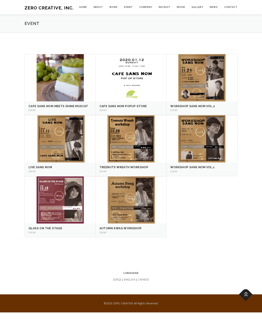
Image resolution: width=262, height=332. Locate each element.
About (98, 7)
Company (145, 7)
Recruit (164, 7)
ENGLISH (129, 279)
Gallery (197, 7)
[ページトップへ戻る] (246, 294)
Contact (230, 7)
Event (128, 7)
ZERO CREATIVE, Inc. (49, 7)
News (214, 7)
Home (83, 7)
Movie (181, 7)
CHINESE (143, 279)
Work (113, 7)
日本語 (117, 279)
